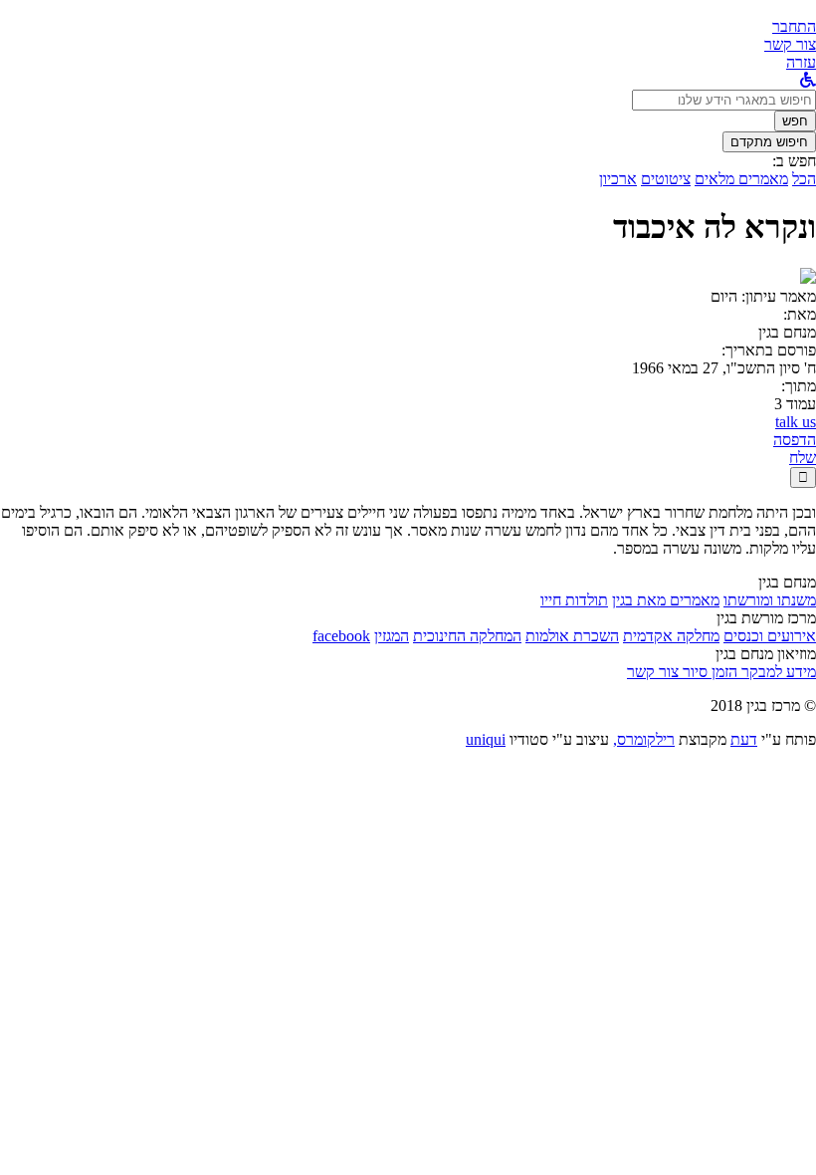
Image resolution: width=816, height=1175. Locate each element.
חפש (795, 121)
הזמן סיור (708, 671)
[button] (794, 26)
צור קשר (653, 671)
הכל (804, 178)
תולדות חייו (574, 599)
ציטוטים (666, 178)
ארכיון (618, 178)
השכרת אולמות (572, 635)
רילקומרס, (644, 739)
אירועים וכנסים (769, 635)
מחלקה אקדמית (671, 635)
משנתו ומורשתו (769, 599)
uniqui (486, 739)
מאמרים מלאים (741, 178)
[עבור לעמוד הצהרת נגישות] (808, 80)
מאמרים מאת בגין (665, 599)
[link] (790, 44)
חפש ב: (794, 160)
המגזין (391, 635)
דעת (743, 739)
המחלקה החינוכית (467, 635)
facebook (341, 635)
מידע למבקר (776, 671)
